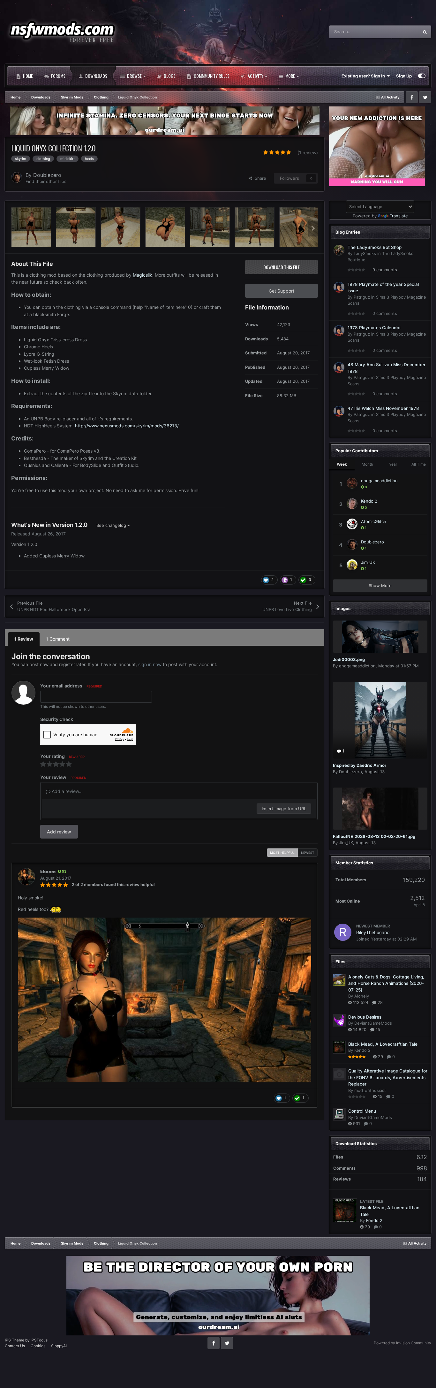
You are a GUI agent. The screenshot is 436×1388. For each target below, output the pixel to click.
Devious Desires (364, 1017)
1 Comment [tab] (58, 639)
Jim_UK (368, 562)
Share (259, 178)
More (290, 75)
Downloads (95, 75)
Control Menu (362, 1111)
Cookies (38, 1345)
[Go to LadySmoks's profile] (339, 250)
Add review (59, 831)
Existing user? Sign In (364, 75)
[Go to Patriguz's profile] (339, 287)
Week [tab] (342, 464)
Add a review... (66, 791)
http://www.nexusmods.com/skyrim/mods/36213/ (127, 425)
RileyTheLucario (372, 932)
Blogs (169, 75)
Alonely (361, 996)
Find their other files (46, 181)
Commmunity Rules (211, 75)
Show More (380, 585)
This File (402, 31)
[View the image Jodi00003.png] (380, 637)
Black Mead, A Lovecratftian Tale (382, 1044)
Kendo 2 (369, 501)
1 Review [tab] (23, 639)
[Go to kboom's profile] (26, 876)
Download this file (281, 267)
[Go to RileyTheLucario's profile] (342, 932)
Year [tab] (393, 464)
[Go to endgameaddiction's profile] (352, 483)
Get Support (281, 291)
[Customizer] (422, 75)
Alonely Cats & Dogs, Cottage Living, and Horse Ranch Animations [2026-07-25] (386, 983)
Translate (399, 215)
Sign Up (404, 75)
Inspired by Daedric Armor (359, 765)
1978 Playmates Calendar (374, 327)
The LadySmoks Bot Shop (375, 247)
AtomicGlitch (373, 521)
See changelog (111, 525)
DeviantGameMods (373, 1023)
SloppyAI (59, 1345)
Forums (57, 75)
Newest (307, 852)
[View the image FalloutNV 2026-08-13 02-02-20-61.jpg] (380, 809)
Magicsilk (142, 275)
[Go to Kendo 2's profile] (352, 503)
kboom (48, 871)
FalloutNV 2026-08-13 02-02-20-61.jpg (374, 836)
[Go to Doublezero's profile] (16, 177)
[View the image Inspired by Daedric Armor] (380, 720)
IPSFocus (39, 1340)
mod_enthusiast (370, 1090)
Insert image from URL (284, 808)
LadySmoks (365, 253)
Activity (255, 75)
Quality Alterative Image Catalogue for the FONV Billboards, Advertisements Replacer (387, 1077)
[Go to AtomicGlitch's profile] (352, 524)
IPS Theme (14, 1340)
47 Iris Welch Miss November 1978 (383, 408)
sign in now (150, 664)
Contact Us (15, 1345)
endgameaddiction (379, 480)
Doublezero (47, 175)
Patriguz (362, 297)
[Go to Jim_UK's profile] (352, 564)
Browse (134, 75)
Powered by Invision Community (402, 1343)
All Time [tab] (418, 464)
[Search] (424, 31)
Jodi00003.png (349, 659)
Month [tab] (367, 464)
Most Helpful (282, 852)
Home (27, 75)
